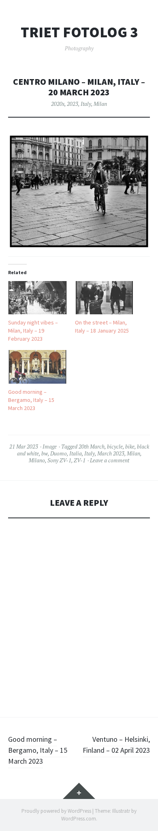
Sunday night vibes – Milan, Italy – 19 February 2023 (33, 330)
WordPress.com (78, 818)
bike (130, 446)
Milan (100, 103)
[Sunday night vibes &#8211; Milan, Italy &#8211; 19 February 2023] (37, 298)
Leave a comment (109, 460)
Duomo (58, 453)
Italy (86, 103)
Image (50, 446)
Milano (37, 460)
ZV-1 (79, 460)
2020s (57, 103)
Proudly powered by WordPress (56, 810)
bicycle (115, 446)
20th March (92, 446)
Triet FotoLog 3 (79, 32)
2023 (72, 103)
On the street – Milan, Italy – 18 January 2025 (102, 326)
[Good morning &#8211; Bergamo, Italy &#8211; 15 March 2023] (37, 367)
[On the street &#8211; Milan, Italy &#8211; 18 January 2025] (104, 298)
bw (44, 453)
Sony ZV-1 (59, 460)
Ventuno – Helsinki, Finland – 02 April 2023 (116, 744)
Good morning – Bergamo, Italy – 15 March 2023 (31, 400)
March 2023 (110, 453)
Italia (75, 453)
